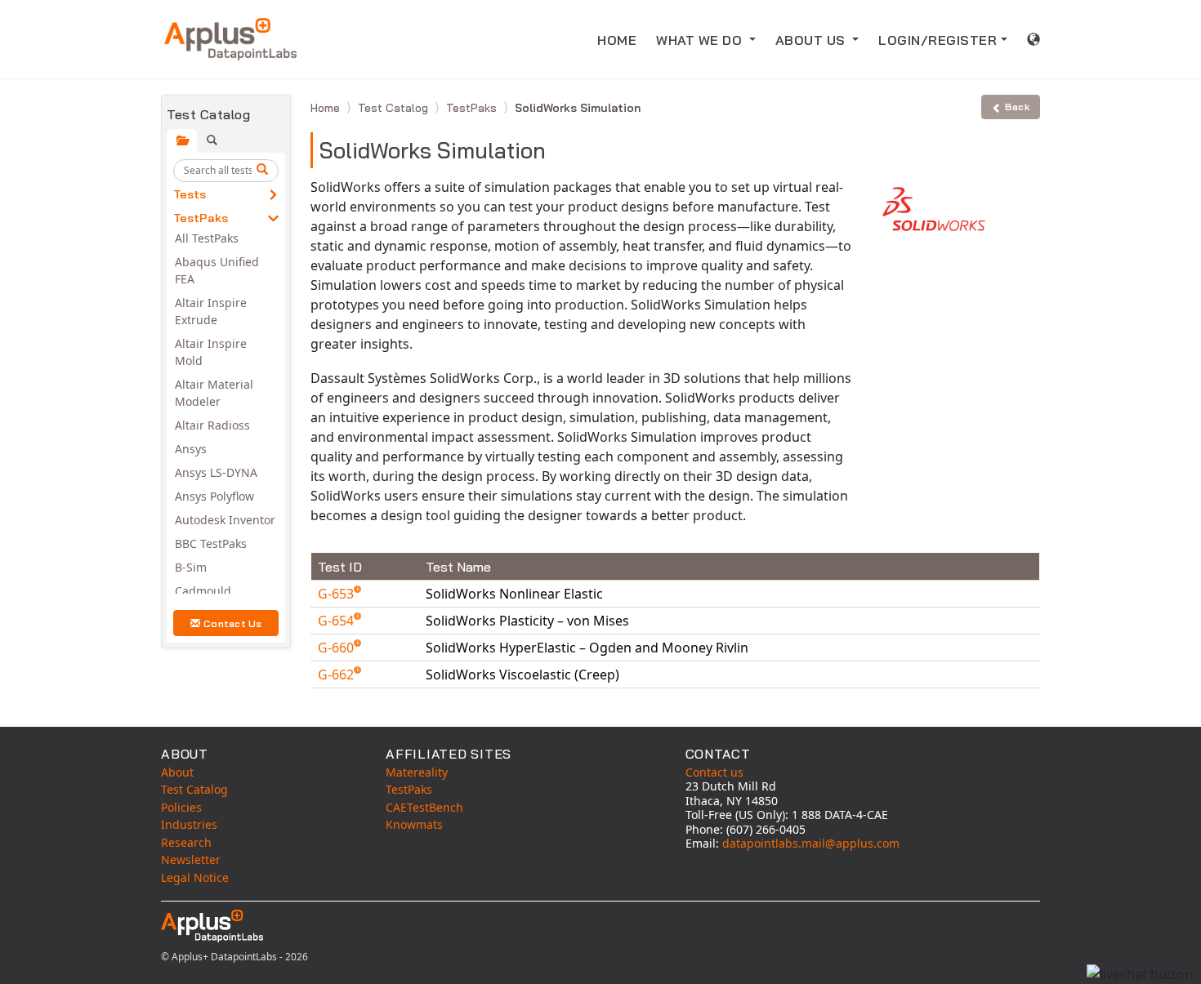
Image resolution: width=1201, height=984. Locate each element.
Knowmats (414, 824)
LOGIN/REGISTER (937, 40)
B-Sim (191, 567)
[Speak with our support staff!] (1140, 974)
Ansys (191, 448)
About (177, 772)
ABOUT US (812, 40)
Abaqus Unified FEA (217, 270)
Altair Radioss (212, 425)
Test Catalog (394, 107)
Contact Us (232, 623)
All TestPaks (207, 238)
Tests (189, 194)
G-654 (337, 621)
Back (1017, 106)
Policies (181, 807)
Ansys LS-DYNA (216, 472)
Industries (189, 824)
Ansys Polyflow (214, 496)
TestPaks (200, 218)
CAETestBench (424, 807)
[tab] (182, 141)
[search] (265, 170)
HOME (616, 40)
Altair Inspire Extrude (211, 311)
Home (326, 107)
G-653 (337, 594)
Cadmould (203, 591)
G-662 (337, 674)
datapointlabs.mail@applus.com (811, 843)
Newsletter (191, 859)
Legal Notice (195, 877)
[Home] (230, 39)
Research (186, 842)
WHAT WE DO (701, 40)
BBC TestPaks (211, 543)
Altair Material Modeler (214, 392)
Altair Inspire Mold (211, 352)
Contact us (714, 772)
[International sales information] (1034, 39)
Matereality (417, 772)
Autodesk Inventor (225, 520)
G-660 (337, 648)
